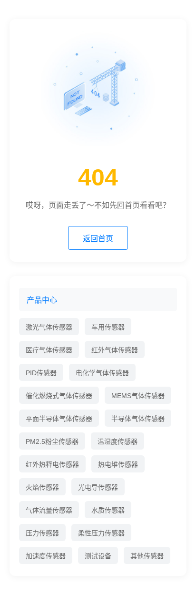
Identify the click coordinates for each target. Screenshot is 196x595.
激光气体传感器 (49, 327)
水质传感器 (108, 510)
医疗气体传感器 (49, 350)
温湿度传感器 (117, 441)
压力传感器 (42, 533)
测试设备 (98, 556)
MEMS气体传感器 (138, 396)
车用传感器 (108, 327)
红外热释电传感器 (52, 464)
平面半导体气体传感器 (59, 418)
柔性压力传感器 (101, 533)
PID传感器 (41, 373)
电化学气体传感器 (102, 373)
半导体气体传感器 (138, 418)
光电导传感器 (98, 487)
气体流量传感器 (49, 510)
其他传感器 (147, 556)
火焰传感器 (42, 487)
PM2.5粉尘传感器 (52, 441)
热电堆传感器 (118, 464)
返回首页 (98, 239)
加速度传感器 (46, 556)
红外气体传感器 (114, 350)
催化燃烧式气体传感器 (59, 396)
